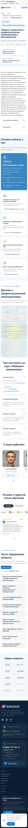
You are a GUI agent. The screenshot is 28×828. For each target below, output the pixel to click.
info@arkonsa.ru (13, 389)
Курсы (2, 783)
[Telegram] (2, 719)
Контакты (11, 3)
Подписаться (8, 812)
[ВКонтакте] (11, 719)
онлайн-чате (8, 386)
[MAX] (6, 719)
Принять (11, 824)
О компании (4, 3)
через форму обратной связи (11, 391)
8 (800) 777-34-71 (11, 747)
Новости (3, 789)
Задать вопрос (11, 475)
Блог (17, 3)
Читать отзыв (6, 533)
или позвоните (10, 571)
